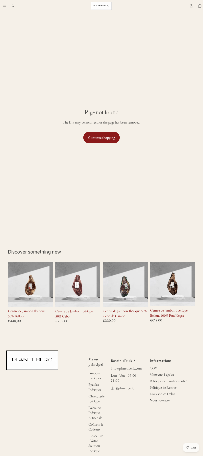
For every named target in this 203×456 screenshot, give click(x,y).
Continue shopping (101, 137)
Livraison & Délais (162, 393)
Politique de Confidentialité (168, 381)
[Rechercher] (13, 6)
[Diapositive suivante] (96, 284)
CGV (153, 368)
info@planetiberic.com (126, 368)
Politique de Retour (163, 387)
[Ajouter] (46, 300)
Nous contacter (160, 400)
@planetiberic (125, 388)
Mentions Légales (162, 374)
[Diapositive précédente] (59, 284)
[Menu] (4, 5)
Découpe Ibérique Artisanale (95, 412)
